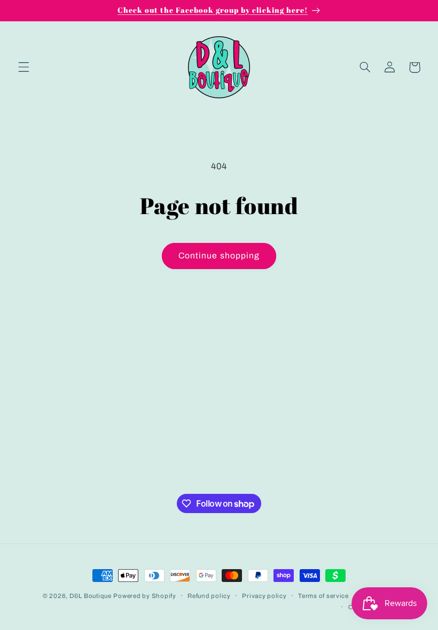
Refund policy (209, 596)
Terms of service (323, 596)
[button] (23, 67)
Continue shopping (219, 255)
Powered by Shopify (144, 596)
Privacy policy (264, 596)
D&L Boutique (90, 596)
